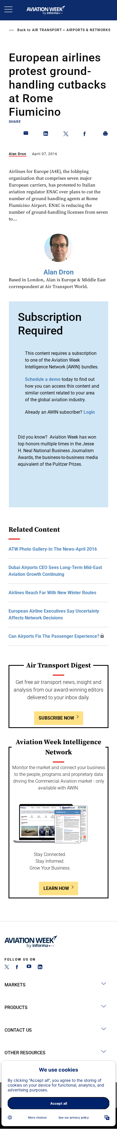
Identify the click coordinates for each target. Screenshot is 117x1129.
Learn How (56, 888)
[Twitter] (7, 967)
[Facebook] (18, 967)
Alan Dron (17, 154)
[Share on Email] (26, 134)
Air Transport (47, 30)
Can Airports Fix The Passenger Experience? (54, 636)
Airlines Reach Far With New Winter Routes (52, 592)
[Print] (105, 134)
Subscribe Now (56, 718)
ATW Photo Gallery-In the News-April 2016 (53, 549)
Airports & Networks (88, 30)
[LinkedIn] (40, 967)
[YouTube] (29, 967)
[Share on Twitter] (65, 134)
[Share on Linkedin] (46, 134)
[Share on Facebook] (85, 134)
